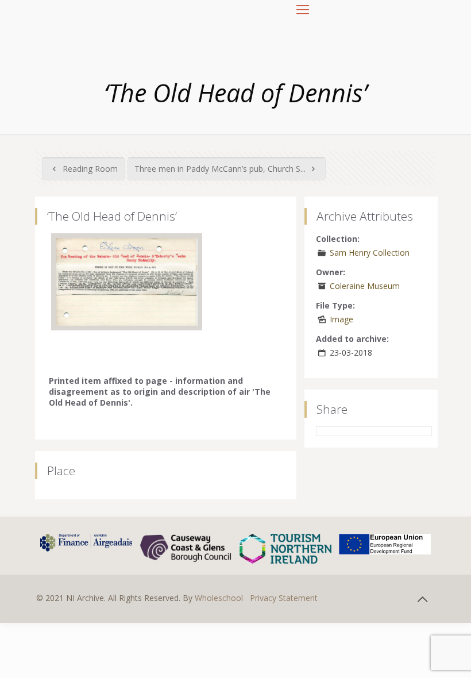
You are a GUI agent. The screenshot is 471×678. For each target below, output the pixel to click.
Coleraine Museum (365, 285)
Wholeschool (219, 597)
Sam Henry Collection (370, 252)
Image (341, 319)
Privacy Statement (284, 597)
